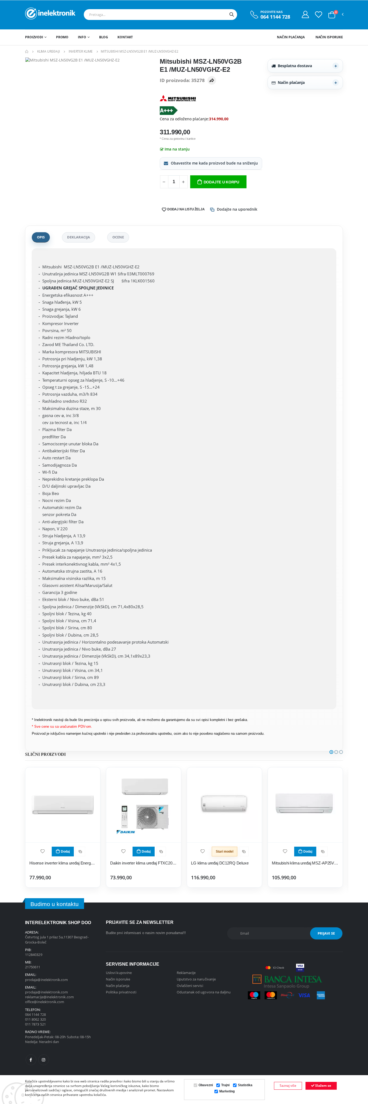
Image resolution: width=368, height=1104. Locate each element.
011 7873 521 (35, 1024)
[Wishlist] (318, 14)
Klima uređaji (48, 51)
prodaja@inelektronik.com (46, 979)
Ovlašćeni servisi (190, 985)
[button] (332, 15)
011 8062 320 (35, 1019)
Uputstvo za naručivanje (196, 979)
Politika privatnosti (121, 992)
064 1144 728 (275, 17)
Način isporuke (329, 37)
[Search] (231, 14)
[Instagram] (43, 1059)
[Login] (305, 14)
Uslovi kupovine (119, 972)
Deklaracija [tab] (78, 237)
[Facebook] (31, 1059)
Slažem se (322, 1085)
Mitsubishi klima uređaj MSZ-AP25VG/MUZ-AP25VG (305, 863)
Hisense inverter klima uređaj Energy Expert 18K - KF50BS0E (62, 863)
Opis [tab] (41, 237)
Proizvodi (34, 37)
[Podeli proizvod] (211, 80)
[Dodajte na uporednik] (80, 851)
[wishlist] (42, 851)
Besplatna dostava (295, 65)
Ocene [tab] (118, 237)
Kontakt (125, 37)
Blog (103, 37)
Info (82, 37)
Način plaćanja (290, 37)
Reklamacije (186, 972)
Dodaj (65, 851)
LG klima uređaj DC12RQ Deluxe (220, 863)
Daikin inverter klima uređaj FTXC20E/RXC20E (143, 863)
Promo (62, 37)
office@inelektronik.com (44, 1001)
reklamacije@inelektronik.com (49, 996)
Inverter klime (81, 51)
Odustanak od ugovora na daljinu (204, 992)
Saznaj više (288, 1085)
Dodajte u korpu (221, 182)
